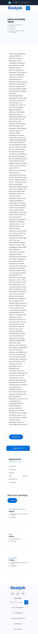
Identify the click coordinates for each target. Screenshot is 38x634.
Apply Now (16, 437)
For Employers (18, 613)
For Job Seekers (18, 607)
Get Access (18, 629)
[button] (28, 8)
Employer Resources (18, 618)
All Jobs (12, 500)
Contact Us (18, 624)
